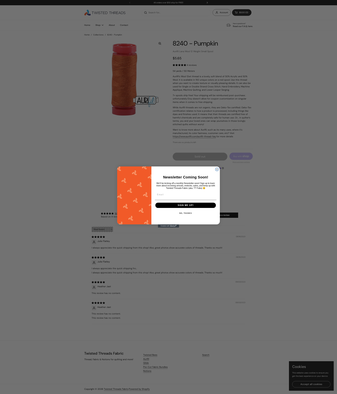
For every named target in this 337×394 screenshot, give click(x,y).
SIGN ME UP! (186, 205)
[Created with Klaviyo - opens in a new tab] (168, 226)
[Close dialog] (217, 169)
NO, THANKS (185, 213)
